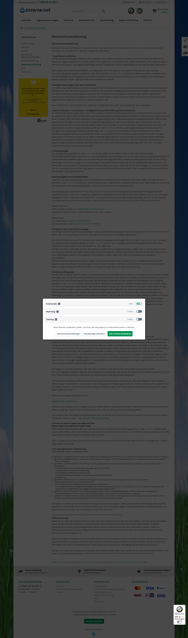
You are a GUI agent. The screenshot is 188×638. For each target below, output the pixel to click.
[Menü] (183, 606)
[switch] (179, 621)
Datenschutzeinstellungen (68, 333)
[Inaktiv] (139, 311)
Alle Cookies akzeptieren (120, 333)
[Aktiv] (139, 303)
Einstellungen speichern (94, 333)
